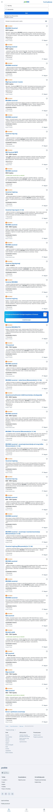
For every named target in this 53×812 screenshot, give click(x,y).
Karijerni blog (38, 782)
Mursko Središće (9, 752)
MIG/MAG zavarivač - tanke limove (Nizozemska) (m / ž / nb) (24, 380)
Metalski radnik (10, 632)
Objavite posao (21, 780)
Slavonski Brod (9, 737)
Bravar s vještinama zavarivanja (15, 712)
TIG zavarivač (10, 345)
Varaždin (7, 739)
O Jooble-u (4, 780)
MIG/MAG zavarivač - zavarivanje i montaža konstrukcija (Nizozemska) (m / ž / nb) (23, 532)
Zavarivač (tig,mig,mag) (13, 263)
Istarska (7, 748)
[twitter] (9, 793)
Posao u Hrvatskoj (6, 789)
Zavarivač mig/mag (11, 192)
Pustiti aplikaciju (47, 2)
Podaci (3, 782)
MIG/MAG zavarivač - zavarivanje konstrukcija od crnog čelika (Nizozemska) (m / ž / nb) (24, 445)
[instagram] (5, 793)
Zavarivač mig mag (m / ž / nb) (15, 210)
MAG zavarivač (10, 690)
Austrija (7, 735)
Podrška (4, 786)
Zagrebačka (8, 750)
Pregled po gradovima (38, 737)
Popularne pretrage (10, 730)
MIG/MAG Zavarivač (12, 28)
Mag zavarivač (10, 672)
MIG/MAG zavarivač (12, 65)
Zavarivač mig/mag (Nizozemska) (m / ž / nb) (19, 546)
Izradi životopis (26, 320)
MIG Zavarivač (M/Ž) (12, 152)
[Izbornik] (2, 2)
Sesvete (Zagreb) (9, 744)
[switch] (46, 21)
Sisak (7, 746)
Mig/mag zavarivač (11, 47)
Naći (26, 13)
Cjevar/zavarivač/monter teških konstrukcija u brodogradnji (24, 395)
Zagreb (7, 742)
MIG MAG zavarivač (11, 171)
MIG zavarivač (10, 615)
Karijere (3, 784)
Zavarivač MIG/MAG (12, 282)
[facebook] (2, 793)
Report (45, 40)
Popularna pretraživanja (40, 780)
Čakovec (7, 740)
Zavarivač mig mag (11, 133)
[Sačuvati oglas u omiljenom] (46, 26)
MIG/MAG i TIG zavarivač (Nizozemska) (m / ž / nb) (21, 431)
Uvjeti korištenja (5, 800)
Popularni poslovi (37, 735)
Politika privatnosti (5, 803)
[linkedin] (12, 793)
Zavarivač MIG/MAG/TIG (13, 327)
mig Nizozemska (23, 741)
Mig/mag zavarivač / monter (14, 82)
